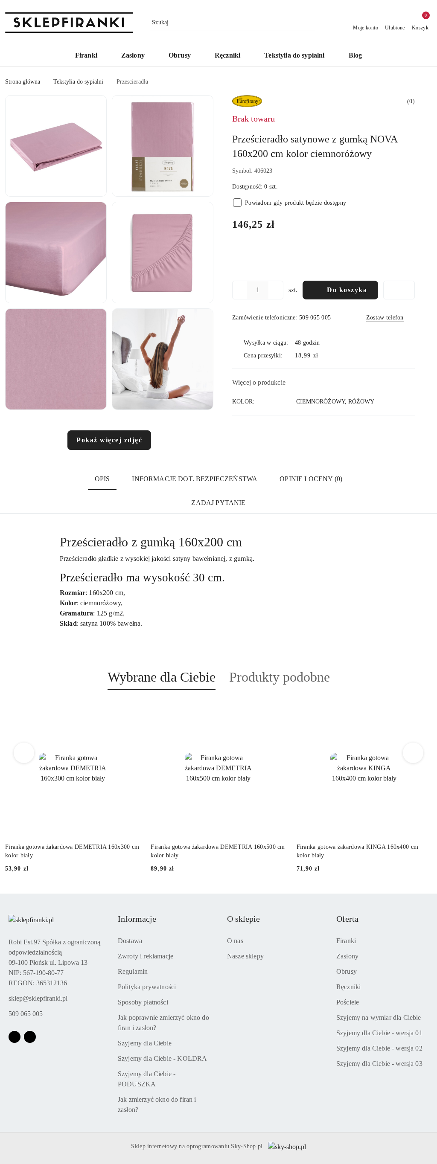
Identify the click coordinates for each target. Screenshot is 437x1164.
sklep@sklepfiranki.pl (38, 998)
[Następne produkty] (413, 752)
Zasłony (347, 956)
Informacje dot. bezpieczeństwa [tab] (194, 478)
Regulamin (133, 971)
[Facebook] (14, 1037)
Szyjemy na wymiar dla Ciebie (378, 1017)
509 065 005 (26, 1013)
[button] (56, 146)
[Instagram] (30, 1037)
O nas (235, 940)
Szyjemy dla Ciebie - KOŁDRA (162, 1058)
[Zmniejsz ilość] (239, 290)
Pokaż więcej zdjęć (109, 440)
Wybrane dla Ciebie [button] (162, 677)
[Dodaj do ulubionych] (399, 290)
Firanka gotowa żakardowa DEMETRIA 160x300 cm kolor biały (72, 851)
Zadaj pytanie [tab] (218, 502)
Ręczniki (348, 986)
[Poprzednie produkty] (24, 752)
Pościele (347, 1002)
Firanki (346, 940)
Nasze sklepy (245, 956)
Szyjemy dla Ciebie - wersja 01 (379, 1032)
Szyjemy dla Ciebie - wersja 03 (379, 1063)
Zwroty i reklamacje (145, 956)
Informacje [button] (137, 918)
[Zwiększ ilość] (276, 290)
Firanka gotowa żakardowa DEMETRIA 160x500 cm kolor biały (218, 851)
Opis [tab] (102, 478)
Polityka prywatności (147, 986)
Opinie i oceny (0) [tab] (311, 478)
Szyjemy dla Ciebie (145, 1043)
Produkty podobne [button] (279, 677)
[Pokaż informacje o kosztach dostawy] (324, 355)
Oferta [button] (347, 918)
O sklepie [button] (243, 918)
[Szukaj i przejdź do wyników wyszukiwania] (310, 22)
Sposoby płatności (143, 1002)
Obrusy (346, 971)
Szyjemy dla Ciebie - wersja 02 (379, 1048)
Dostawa (130, 940)
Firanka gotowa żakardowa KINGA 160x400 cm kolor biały (357, 851)
